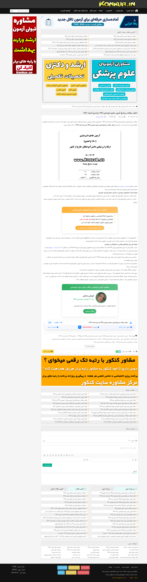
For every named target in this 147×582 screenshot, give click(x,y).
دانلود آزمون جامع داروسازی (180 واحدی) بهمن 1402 (122, 518)
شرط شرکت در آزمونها (55, 247)
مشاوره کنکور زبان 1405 (93, 547)
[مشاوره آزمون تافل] (89, 22)
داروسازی (123, 106)
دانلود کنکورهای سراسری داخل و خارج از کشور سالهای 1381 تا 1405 (69, 42)
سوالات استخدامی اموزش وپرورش (52, 555)
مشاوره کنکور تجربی (114, 557)
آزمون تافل (72, 89)
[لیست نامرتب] (58, 455)
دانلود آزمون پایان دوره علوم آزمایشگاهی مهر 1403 (122, 400)
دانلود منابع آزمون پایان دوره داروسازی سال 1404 (123, 515)
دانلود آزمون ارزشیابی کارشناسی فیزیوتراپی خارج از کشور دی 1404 (70, 394)
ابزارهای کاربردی (65, 11)
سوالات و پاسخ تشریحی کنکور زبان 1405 (76, 39)
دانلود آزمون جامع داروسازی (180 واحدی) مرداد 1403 (122, 499)
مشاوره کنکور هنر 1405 (113, 552)
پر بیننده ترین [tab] (130, 489)
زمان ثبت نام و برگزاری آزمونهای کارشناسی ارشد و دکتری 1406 (119, 55)
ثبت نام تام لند (76, 555)
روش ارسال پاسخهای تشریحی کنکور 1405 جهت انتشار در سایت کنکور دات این (115, 45)
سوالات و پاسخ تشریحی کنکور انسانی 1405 (75, 36)
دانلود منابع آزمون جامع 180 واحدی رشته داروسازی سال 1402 (119, 505)
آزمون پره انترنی (104, 85)
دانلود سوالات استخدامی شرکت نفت (129, 557)
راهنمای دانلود (52, 327)
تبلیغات (100, 11)
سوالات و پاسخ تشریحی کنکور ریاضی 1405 (124, 36)
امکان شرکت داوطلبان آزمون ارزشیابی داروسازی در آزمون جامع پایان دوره (117, 536)
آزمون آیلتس (61, 89)
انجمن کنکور (93, 11)
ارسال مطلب (134, 567)
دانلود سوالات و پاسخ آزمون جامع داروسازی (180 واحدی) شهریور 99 (118, 493)
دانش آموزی (130, 11)
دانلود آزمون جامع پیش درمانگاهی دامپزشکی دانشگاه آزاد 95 (71, 422)
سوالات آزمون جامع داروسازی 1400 (111, 339)
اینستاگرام (61, 572)
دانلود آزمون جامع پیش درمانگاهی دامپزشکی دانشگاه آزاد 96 (120, 422)
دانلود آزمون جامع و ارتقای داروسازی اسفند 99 (124, 527)
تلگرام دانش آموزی (83, 572)
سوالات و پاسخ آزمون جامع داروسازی (61, 339)
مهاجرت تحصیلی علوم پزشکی (114, 94)
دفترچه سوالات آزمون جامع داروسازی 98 (125, 508)
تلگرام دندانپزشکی (74, 568)
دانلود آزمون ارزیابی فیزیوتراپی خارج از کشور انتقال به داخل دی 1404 (118, 394)
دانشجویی (109, 11)
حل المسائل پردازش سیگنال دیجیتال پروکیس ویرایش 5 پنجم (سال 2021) (67, 49)
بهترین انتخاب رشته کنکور (93, 555)
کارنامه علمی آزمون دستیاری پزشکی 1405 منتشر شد (73, 55)
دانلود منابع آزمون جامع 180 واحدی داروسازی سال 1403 (121, 530)
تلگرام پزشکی (85, 568)
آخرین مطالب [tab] (80, 489)
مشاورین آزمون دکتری (78, 85)
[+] (72, 455)
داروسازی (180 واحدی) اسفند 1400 (67, 336)
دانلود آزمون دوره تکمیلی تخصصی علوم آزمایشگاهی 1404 (120, 397)
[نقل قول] (61, 455)
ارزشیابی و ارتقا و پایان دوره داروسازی (114, 98)
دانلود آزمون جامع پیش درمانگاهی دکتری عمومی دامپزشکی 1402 (69, 403)
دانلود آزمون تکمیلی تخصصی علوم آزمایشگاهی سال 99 (72, 413)
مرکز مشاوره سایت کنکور (81, 11)
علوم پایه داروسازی (125, 186)
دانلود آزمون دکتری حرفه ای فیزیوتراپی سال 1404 (74, 397)
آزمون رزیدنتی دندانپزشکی (126, 89)
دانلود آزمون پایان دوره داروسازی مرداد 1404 (124, 511)
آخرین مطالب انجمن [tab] (57, 489)
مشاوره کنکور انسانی (133, 555)
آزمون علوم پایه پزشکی (121, 85)
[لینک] (67, 455)
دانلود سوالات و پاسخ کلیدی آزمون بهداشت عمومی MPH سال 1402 (118, 403)
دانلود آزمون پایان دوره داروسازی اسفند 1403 (124, 524)
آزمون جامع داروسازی (122, 336)
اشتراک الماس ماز (134, 550)
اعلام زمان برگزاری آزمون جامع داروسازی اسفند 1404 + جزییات (119, 533)
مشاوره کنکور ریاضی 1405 (54, 547)
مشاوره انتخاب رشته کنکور (73, 547)
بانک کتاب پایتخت (56, 552)
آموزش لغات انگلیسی (55, 557)
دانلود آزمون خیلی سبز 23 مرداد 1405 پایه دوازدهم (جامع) (72, 52)
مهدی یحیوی (96, 550)
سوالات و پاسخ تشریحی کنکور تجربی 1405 (124, 39)
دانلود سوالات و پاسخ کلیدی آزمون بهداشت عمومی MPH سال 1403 (69, 400)
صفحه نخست (131, 106)
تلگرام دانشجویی (71, 572)
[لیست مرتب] (55, 455)
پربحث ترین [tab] (106, 489)
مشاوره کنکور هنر (76, 552)
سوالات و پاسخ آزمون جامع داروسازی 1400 (126, 342)
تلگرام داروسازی (62, 568)
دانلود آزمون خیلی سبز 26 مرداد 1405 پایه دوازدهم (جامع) (120, 52)
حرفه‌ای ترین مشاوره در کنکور (131, 547)
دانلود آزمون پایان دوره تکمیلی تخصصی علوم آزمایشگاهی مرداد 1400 (69, 409)
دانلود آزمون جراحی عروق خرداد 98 (78, 416)
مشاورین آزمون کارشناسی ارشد (57, 85)
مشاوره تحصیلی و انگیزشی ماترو (111, 550)
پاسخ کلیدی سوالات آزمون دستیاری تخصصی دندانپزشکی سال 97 (70, 419)
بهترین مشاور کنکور (133, 552)
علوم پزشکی (119, 11)
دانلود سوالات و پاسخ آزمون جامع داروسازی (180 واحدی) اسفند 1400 (117, 496)
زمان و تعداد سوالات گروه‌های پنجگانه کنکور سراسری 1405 (72, 45)
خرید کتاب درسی (76, 557)
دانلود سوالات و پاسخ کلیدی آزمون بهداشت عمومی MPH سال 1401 (118, 409)
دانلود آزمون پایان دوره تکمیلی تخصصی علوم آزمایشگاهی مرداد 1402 (117, 406)
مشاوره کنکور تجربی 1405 (112, 547)
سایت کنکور (122, 327)
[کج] (47, 455)
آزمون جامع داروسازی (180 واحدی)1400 (87, 336)
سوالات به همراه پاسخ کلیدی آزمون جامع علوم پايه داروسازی (86, 339)
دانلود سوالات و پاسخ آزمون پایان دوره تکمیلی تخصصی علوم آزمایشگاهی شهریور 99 (114, 413)
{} (69, 455)
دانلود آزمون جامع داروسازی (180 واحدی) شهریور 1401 (121, 502)
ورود (44, 441)
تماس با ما (117, 567)
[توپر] (44, 455)
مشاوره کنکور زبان (95, 552)
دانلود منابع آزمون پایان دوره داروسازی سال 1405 (123, 521)
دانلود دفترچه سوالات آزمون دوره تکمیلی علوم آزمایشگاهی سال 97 (118, 419)
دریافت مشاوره (89, 311)
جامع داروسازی (114, 106)
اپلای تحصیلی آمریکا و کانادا (66, 94)
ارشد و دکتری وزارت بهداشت (103, 89)
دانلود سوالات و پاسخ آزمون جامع (129, 339)
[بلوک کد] (64, 455)
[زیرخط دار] (50, 455)
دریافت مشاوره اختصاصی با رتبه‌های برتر (89, 228)
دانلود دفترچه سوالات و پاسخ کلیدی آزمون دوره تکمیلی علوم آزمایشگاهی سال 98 (114, 416)
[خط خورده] (53, 455)
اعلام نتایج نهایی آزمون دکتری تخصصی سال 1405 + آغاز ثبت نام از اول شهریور (65, 536)
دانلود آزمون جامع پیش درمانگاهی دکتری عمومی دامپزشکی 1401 (69, 406)
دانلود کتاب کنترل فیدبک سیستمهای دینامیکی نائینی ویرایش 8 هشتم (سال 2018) (114, 49)
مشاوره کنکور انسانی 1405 (73, 550)
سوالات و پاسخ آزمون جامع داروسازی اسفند (104, 342)
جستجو (12, 10)
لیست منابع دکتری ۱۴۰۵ (93, 557)
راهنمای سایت (125, 567)
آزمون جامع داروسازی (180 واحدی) (107, 336)
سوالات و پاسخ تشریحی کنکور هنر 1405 (125, 42)
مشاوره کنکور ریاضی (56, 550)
